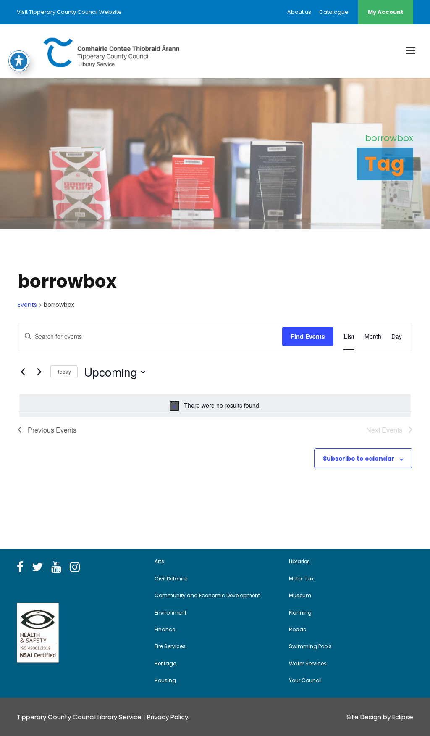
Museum (300, 595)
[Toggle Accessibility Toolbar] (19, 61)
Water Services (308, 663)
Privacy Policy (167, 716)
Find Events (308, 336)
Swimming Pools (310, 646)
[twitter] (37, 567)
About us (299, 12)
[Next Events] (39, 372)
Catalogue (334, 12)
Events (27, 305)
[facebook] (20, 567)
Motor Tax (301, 578)
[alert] (215, 405)
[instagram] (75, 567)
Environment (170, 612)
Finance (165, 629)
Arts (159, 561)
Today (64, 371)
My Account (386, 12)
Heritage (165, 663)
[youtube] (56, 567)
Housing (165, 680)
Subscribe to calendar (358, 458)
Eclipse (402, 716)
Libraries (299, 561)
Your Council (305, 680)
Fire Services (170, 646)
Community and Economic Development (207, 595)
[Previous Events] (23, 372)
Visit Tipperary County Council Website (69, 12)
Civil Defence (171, 578)
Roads (297, 629)
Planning (300, 612)
